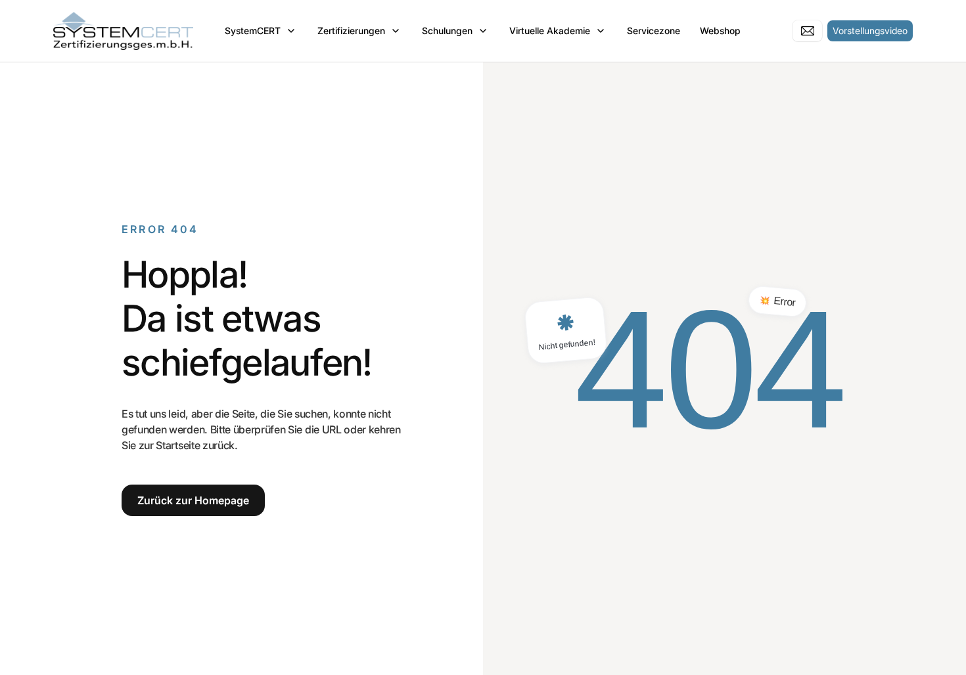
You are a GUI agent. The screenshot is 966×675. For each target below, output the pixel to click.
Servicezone (653, 30)
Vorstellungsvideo (870, 30)
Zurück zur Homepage (193, 500)
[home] (123, 31)
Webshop (720, 30)
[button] (261, 30)
